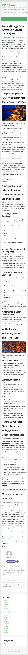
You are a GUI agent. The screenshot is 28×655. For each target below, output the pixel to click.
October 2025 (7, 619)
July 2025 (6, 625)
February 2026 (7, 611)
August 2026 (6, 600)
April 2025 (6, 630)
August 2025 (6, 623)
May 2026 (6, 606)
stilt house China (12, 570)
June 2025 (6, 626)
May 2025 (6, 628)
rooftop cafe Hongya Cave (11, 568)
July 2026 (6, 602)
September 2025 (7, 621)
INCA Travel (8, 5)
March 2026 (6, 610)
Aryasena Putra (7, 37)
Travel (23, 37)
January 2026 (7, 613)
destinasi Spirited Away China (11, 566)
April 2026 (6, 608)
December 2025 (7, 615)
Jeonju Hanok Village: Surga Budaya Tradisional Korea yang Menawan (12, 580)
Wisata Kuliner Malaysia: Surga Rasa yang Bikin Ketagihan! (13, 585)
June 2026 (6, 604)
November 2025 (7, 617)
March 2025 (6, 632)
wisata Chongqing (10, 572)
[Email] (17, 561)
